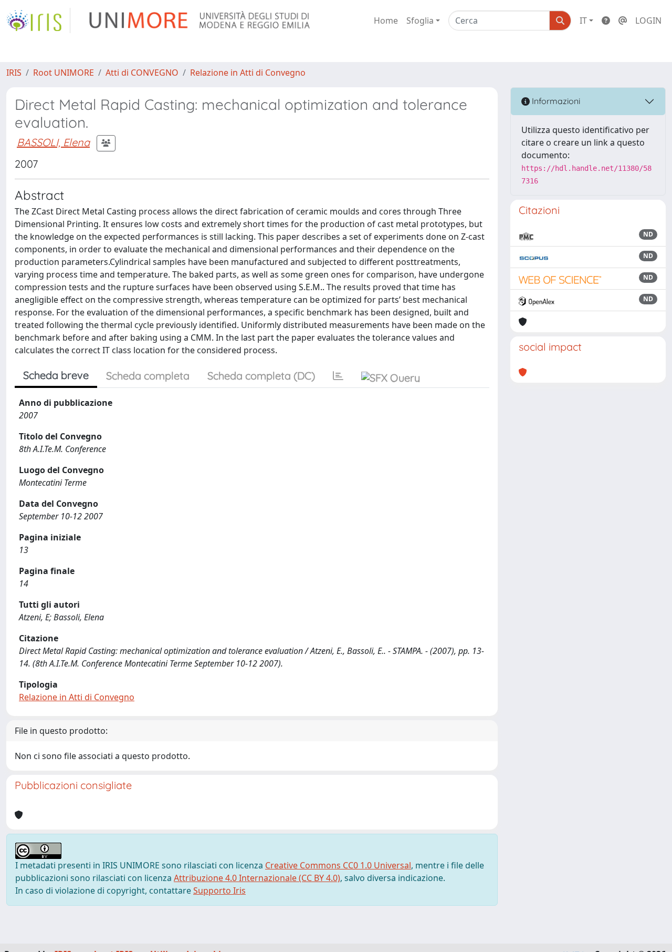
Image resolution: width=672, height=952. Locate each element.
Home (386, 20)
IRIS (14, 72)
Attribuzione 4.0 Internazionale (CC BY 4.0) (257, 878)
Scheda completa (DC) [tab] (261, 375)
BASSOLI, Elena (53, 142)
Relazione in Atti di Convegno (248, 72)
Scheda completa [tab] (148, 375)
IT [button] (583, 20)
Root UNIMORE (63, 72)
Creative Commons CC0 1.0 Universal (338, 865)
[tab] (338, 376)
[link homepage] (38, 20)
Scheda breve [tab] (56, 375)
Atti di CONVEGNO (142, 72)
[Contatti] (622, 20)
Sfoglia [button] (420, 20)
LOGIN (648, 20)
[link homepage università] (200, 20)
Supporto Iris (219, 890)
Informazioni (555, 101)
